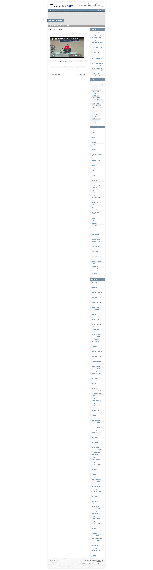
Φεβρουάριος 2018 (96, 479)
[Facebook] (98, 10)
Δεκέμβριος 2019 (95, 425)
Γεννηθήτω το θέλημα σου (97, 154)
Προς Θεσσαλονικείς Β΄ (97, 241)
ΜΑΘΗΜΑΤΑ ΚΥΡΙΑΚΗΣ (96, 97)
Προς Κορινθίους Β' (96, 114)
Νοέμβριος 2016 (95, 516)
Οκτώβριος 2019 (95, 430)
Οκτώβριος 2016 (95, 518)
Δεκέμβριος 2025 (95, 297)
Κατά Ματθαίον (95, 95)
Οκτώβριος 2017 (95, 489)
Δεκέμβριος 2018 (95, 454)
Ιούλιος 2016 (94, 525)
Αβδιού (93, 132)
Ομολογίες (94, 49)
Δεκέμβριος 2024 (95, 326)
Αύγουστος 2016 (95, 523)
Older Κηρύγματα (82, 74)
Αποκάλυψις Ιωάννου (96, 139)
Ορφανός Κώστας (95, 52)
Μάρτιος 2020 (95, 417)
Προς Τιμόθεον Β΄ (95, 256)
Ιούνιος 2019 (94, 439)
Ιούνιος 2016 (94, 528)
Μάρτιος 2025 (95, 319)
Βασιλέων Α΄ (94, 147)
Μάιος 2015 (94, 553)
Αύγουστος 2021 (95, 376)
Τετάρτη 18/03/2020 (96, 120)
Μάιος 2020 (94, 412)
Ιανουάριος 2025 (95, 324)
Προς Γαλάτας (95, 231)
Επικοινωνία (87, 10)
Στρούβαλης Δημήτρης (97, 73)
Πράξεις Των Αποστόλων (97, 228)
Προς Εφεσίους (95, 110)
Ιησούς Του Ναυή (95, 185)
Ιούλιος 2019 (94, 437)
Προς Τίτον (94, 116)
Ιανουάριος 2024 (95, 353)
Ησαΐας (61, 25)
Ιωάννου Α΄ (94, 187)
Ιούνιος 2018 (94, 469)
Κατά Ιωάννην (95, 197)
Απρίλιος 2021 (95, 385)
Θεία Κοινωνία (95, 89)
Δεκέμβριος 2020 (95, 395)
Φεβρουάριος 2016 (96, 538)
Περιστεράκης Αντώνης (62, 34)
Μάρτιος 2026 (95, 290)
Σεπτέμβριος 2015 (96, 550)
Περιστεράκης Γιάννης (97, 60)
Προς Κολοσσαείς (95, 244)
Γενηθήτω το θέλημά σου (97, 84)
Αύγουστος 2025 (95, 307)
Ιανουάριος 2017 (95, 511)
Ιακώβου (101, 89)
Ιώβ (92, 190)
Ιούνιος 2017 (94, 498)
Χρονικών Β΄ (94, 271)
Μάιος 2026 (94, 285)
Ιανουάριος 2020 (95, 422)
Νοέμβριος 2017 (95, 486)
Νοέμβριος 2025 (95, 299)
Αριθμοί (93, 142)
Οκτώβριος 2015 (95, 548)
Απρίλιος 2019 (95, 444)
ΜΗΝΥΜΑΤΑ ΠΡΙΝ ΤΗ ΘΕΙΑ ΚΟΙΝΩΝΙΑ (97, 100)
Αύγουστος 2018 (95, 464)
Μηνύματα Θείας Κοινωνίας (95, 213)
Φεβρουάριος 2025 (96, 322)
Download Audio (70, 61)
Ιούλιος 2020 (94, 408)
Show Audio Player (60, 61)
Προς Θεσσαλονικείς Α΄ (96, 112)
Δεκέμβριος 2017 (95, 484)
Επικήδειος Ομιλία (96, 168)
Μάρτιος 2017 (95, 506)
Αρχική (51, 10)
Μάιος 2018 (94, 471)
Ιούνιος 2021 (94, 381)
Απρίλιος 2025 (95, 317)
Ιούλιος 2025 (94, 309)
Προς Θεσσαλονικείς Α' (97, 239)
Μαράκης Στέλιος (96, 40)
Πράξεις (93, 107)
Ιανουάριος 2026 (95, 295)
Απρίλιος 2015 (95, 555)
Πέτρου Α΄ (94, 225)
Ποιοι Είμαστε (58, 10)
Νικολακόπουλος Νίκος (97, 47)
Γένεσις (93, 152)
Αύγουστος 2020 (95, 405)
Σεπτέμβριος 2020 (96, 403)
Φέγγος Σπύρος (95, 75)
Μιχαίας (93, 215)
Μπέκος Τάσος (95, 44)
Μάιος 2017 (94, 501)
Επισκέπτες (94, 32)
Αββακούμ (94, 130)
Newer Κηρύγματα (55, 74)
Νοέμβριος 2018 (95, 457)
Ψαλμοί (93, 122)
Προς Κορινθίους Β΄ (96, 249)
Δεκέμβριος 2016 (95, 513)
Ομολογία (98, 103)
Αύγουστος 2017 (95, 494)
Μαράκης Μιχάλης (96, 37)
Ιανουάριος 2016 (95, 540)
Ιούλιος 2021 (94, 378)
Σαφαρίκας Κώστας (96, 68)
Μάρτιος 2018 (95, 476)
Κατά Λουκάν (98, 91)
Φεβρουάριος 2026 (96, 292)
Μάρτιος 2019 (95, 447)
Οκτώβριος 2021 (95, 371)
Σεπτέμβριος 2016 (96, 521)
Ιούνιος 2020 (94, 410)
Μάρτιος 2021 (95, 388)
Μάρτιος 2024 (95, 349)
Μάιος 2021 (94, 383)
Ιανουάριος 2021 (95, 393)
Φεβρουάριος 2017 (96, 508)
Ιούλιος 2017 (94, 496)
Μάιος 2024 (94, 344)
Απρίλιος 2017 (95, 503)
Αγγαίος (93, 134)
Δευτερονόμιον (95, 160)
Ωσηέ (93, 276)
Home (50, 25)
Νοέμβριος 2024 (95, 329)
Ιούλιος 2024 (94, 339)
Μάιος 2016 (94, 530)
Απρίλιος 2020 (95, 415)
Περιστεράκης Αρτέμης (97, 58)
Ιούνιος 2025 (94, 312)
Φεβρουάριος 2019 (96, 449)
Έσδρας (93, 170)
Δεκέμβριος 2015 (95, 543)
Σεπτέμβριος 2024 (96, 334)
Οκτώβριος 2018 (95, 459)
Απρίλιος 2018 (95, 474)
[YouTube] (100, 10)
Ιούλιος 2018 (94, 466)
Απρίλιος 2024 (95, 346)
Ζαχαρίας (94, 172)
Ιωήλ (93, 192)
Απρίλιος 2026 (95, 287)
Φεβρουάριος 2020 (96, 420)
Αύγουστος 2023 (95, 366)
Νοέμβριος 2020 (95, 398)
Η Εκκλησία (66, 10)
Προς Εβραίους (100, 107)
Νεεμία (93, 103)
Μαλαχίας (94, 209)
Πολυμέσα (73, 10)
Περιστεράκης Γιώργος (97, 63)
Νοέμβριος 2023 (95, 358)
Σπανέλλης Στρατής (96, 70)
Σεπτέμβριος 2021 (96, 373)
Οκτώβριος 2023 (95, 361)
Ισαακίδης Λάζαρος (96, 35)
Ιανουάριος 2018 (95, 481)
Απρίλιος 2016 (95, 533)
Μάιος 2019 (94, 442)
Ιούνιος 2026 (94, 282)
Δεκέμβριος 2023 (95, 356)
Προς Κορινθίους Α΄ (96, 246)
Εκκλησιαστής (95, 163)
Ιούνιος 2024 (94, 341)
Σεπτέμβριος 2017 (96, 491)
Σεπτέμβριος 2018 (96, 462)
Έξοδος (93, 82)
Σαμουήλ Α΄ (94, 266)
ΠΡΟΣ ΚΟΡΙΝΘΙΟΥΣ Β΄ (96, 105)
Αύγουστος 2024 (95, 336)
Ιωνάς (93, 91)
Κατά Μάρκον (95, 93)
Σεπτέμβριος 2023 (96, 363)
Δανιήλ (93, 158)
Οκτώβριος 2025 (95, 302)
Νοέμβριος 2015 (95, 545)
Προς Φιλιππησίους (96, 118)
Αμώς (93, 137)
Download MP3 (74, 61)
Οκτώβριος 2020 (95, 400)
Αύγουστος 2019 (95, 435)
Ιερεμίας (93, 182)
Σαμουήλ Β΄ (94, 268)
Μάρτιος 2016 (95, 535)
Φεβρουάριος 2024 (96, 351)
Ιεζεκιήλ (93, 180)
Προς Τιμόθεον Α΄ (95, 253)
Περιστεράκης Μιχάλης (97, 65)
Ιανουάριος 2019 (95, 452)
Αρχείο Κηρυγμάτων (55, 25)
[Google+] (102, 10)
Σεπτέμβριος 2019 (96, 432)
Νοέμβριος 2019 (95, 427)
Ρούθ (93, 263)
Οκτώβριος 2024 (95, 331)
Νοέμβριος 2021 (95, 368)
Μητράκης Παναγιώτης (97, 42)
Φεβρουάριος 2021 (96, 390)
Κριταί (93, 207)
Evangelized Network (99, 565)
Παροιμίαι (94, 223)
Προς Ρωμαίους (95, 251)
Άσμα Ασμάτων (95, 144)
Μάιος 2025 (94, 314)
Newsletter (80, 10)
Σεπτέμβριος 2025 (96, 304)
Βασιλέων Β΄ (94, 149)
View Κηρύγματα (66, 25)
